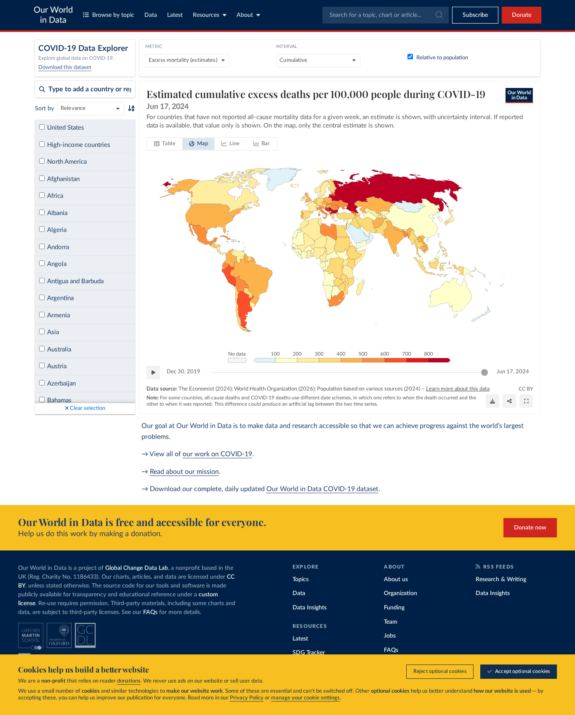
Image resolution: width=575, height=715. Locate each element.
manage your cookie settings (305, 698)
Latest (175, 15)
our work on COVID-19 (217, 454)
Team (390, 622)
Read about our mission (184, 471)
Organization (400, 593)
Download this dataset (64, 67)
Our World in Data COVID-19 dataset (322, 489)
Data (150, 15)
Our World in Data (53, 15)
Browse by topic (113, 15)
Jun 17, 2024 (513, 372)
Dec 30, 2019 (183, 372)
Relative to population (442, 58)
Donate (521, 15)
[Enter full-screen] (526, 401)
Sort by (44, 109)
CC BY (526, 388)
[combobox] (385, 15)
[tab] (164, 144)
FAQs (150, 612)
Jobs (390, 636)
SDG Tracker (309, 653)
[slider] (484, 372)
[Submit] (438, 15)
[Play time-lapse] (153, 372)
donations (129, 681)
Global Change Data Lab (136, 568)
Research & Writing (501, 579)
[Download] (492, 401)
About (245, 15)
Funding (394, 608)
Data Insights (310, 608)
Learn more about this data (458, 389)
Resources (206, 15)
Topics (301, 579)
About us (396, 579)
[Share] (509, 401)
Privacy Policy (247, 698)
